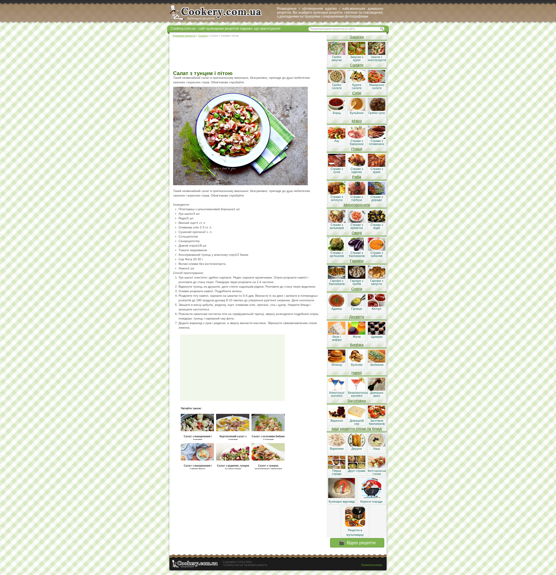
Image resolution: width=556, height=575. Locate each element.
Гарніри (357, 261)
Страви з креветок (357, 226)
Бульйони (357, 113)
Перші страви (336, 472)
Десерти (356, 317)
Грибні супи (376, 113)
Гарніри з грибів (356, 282)
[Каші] (376, 445)
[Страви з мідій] (376, 221)
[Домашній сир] (356, 417)
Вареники (337, 448)
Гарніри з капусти (376, 282)
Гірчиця (356, 308)
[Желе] (356, 333)
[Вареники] (336, 445)
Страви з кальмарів (337, 226)
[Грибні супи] (376, 109)
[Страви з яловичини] (376, 137)
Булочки (356, 364)
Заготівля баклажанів (377, 422)
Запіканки (377, 364)
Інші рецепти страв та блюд (357, 429)
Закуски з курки (356, 58)
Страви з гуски (337, 170)
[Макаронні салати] (376, 82)
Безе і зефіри (337, 338)
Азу (336, 141)
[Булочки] (356, 361)
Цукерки (376, 336)
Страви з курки (377, 170)
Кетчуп (376, 308)
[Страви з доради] (376, 193)
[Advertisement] (248, 54)
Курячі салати (357, 86)
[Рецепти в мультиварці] (355, 525)
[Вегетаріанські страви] (376, 467)
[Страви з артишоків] (336, 249)
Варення (337, 420)
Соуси (356, 289)
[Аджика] (336, 305)
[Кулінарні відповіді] (341, 497)
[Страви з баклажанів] (356, 249)
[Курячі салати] (356, 82)
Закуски (357, 37)
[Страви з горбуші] (356, 193)
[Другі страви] (356, 467)
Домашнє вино (376, 394)
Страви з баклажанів (357, 254)
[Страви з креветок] (356, 221)
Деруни (356, 448)
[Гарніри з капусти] (376, 277)
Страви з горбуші (357, 198)
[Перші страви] (336, 467)
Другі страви (356, 470)
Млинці (337, 364)
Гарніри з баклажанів (337, 282)
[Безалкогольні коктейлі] (356, 389)
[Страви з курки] (376, 165)
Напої (356, 373)
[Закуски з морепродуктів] (376, 54)
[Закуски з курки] (356, 54)
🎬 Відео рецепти (357, 542)
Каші (376, 448)
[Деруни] (356, 445)
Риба (356, 177)
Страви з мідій (377, 226)
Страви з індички (357, 170)
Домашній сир (357, 422)
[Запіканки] (376, 361)
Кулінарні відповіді (342, 501)
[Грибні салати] (336, 82)
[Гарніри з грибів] (356, 277)
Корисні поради (371, 501)
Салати (356, 65)
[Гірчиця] (356, 305)
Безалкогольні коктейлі (358, 394)
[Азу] (336, 137)
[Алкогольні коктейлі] (336, 389)
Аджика (336, 308)
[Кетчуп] (376, 305)
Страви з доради (377, 198)
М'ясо (357, 121)
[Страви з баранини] (356, 137)
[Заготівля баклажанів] (376, 417)
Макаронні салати (376, 86)
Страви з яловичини (376, 142)
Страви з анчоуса (337, 198)
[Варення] (336, 417)
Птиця (356, 149)
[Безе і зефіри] (336, 333)
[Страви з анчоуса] (336, 193)
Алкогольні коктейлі (336, 394)
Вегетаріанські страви (377, 472)
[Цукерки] (376, 333)
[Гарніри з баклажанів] (336, 277)
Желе (357, 336)
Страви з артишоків (337, 254)
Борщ (337, 113)
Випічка (357, 345)
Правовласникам (371, 565)
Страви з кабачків (377, 254)
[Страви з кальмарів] (336, 221)
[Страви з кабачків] (376, 249)
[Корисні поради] (371, 497)
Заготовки (357, 401)
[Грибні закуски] (336, 54)
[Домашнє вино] (376, 389)
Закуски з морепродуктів (377, 59)
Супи (356, 93)
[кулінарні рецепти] (219, 20)
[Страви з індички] (356, 165)
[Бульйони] (356, 109)
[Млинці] (336, 361)
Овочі (357, 233)
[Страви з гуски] (336, 165)
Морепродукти (357, 205)
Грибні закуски (336, 58)
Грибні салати (337, 86)
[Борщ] (336, 109)
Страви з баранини (357, 142)
